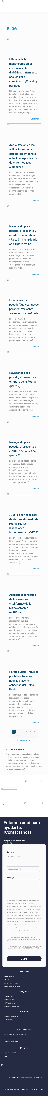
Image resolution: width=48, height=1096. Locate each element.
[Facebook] (29, 1083)
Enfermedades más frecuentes (15, 1034)
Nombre (10, 852)
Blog (5, 1056)
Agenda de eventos (10, 1053)
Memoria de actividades (12, 986)
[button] (46, 6)
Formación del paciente (12, 1038)
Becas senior (8, 1020)
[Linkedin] (24, 1083)
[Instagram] (14, 1083)
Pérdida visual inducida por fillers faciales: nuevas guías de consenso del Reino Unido (24, 680)
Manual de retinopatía (11, 1041)
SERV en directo (9, 1003)
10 (26, 735)
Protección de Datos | (22, 1089)
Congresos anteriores (11, 1006)
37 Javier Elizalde (15, 749)
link (29, 934)
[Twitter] (19, 1083)
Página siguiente (23, 740)
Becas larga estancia (11, 1016)
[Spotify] (34, 1083)
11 (30, 735)
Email (9, 865)
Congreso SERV (9, 996)
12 (34, 735)
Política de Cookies (36, 1089)
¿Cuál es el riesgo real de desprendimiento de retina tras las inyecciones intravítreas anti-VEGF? (24, 523)
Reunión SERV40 (9, 1000)
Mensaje (10, 878)
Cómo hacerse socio (11, 983)
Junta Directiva (9, 976)
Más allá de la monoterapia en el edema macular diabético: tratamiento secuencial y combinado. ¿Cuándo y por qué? (23, 72)
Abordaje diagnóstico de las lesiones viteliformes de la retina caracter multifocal (22, 603)
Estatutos (7, 980)
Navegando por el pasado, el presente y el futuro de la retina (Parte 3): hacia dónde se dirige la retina (23, 235)
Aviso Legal (9, 1089)
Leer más (35, 119)
